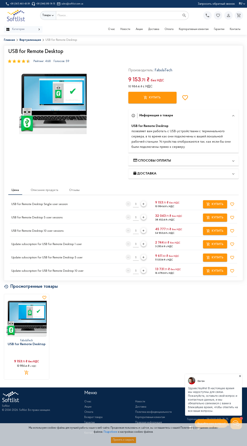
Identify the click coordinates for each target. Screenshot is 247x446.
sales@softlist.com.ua (72, 4)
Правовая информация (148, 422)
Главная (9, 40)
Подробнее (110, 432)
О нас (111, 29)
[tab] (15, 190)
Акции (139, 29)
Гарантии (219, 29)
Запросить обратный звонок (216, 3)
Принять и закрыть (123, 440)
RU (240, 4)
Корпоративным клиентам (194, 29)
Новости (125, 29)
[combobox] (118, 15)
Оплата (169, 29)
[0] (238, 15)
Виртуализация (30, 40)
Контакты (235, 29)
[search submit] (184, 15)
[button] (218, 15)
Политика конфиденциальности (153, 412)
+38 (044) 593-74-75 (45, 4)
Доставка (153, 29)
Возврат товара (93, 417)
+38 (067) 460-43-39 (20, 4)
